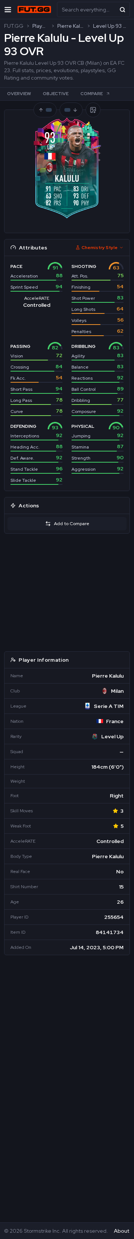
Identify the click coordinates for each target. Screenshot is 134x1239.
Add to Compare (71, 524)
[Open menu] (8, 9)
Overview (19, 94)
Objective (55, 94)
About (121, 1231)
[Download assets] (93, 110)
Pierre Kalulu (70, 26)
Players (40, 26)
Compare (91, 94)
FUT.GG (13, 26)
